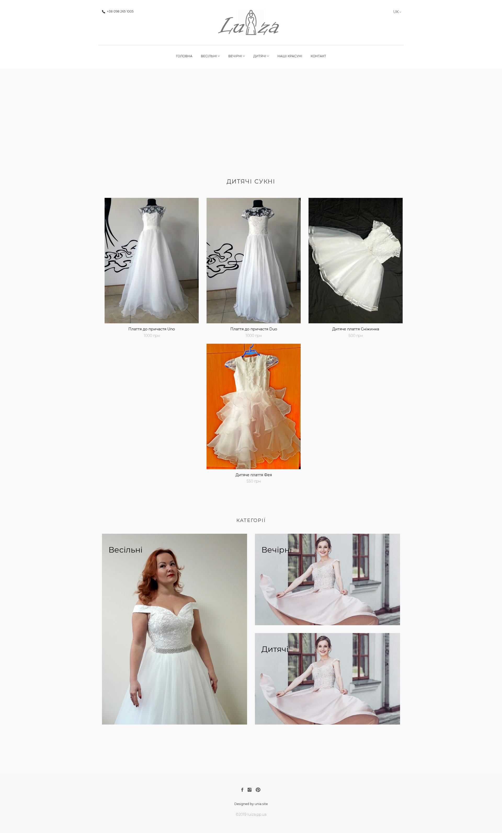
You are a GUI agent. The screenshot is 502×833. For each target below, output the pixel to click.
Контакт (318, 56)
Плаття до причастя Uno (151, 329)
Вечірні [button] (235, 56)
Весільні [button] (209, 56)
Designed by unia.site (251, 804)
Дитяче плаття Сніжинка (355, 329)
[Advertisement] (251, 128)
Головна (184, 56)
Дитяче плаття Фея (254, 475)
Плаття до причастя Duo (253, 329)
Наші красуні (289, 56)
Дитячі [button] (260, 56)
